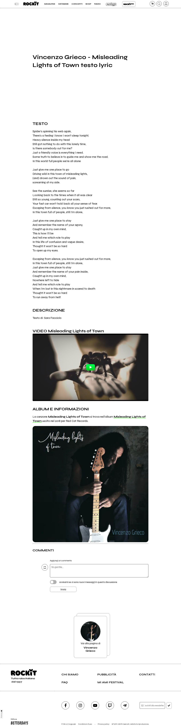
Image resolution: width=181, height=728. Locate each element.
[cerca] (159, 3)
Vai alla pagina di (90, 647)
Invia (63, 589)
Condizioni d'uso (85, 724)
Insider (111, 4)
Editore (13, 720)
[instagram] (80, 705)
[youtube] (95, 705)
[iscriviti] (169, 705)
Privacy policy (103, 724)
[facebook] (65, 705)
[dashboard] (166, 3)
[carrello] (152, 3)
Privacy (2, 715)
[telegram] (125, 705)
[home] (31, 4)
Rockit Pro (128, 4)
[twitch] (110, 705)
